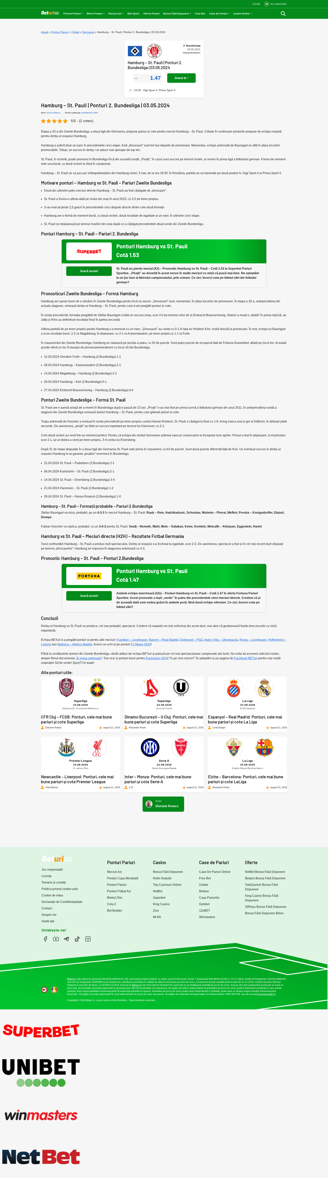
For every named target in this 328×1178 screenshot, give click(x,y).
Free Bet (200, 13)
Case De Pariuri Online (214, 871)
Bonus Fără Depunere (176, 13)
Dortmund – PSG (191, 639)
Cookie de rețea (52, 895)
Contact (47, 908)
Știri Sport (133, 13)
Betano (204, 891)
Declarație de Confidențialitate (62, 901)
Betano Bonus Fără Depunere (265, 878)
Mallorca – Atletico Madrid (74, 644)
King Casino (161, 904)
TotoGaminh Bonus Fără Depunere (261, 887)
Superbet (159, 897)
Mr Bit (157, 917)
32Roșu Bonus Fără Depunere (265, 906)
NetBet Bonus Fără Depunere (265, 871)
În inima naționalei (89, 658)
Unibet (203, 884)
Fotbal (75, 32)
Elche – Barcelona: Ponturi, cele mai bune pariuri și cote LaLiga (245, 779)
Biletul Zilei (114, 897)
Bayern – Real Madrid (163, 639)
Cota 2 (111, 904)
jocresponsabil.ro (267, 994)
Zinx (156, 910)
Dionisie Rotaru (53, 112)
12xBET (204, 910)
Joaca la (180, 78)
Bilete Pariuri (94, 13)
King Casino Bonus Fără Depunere (261, 898)
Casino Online (241, 13)
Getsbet (204, 904)
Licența (46, 876)
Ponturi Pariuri (72, 13)
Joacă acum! (89, 271)
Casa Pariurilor (209, 897)
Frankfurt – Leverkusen (132, 639)
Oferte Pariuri (151, 13)
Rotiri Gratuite (162, 878)
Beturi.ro (71, 979)
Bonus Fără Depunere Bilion (264, 913)
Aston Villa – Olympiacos (221, 639)
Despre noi (49, 914)
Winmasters (207, 917)
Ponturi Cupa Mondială (122, 878)
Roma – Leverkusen (253, 639)
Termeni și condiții (54, 882)
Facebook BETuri (245, 658)
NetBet (157, 891)
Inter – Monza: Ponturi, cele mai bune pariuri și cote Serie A (158, 779)
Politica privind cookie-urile (60, 889)
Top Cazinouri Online (167, 884)
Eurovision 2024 (157, 658)
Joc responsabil (52, 869)
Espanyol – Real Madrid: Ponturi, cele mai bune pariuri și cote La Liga (245, 719)
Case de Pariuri (218, 13)
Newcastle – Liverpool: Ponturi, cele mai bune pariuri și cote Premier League (77, 779)
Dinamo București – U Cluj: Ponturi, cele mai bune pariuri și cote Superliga (164, 719)
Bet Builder (114, 910)
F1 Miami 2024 (141, 644)
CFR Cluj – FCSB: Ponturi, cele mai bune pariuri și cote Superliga (76, 719)
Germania (88, 32)
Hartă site (48, 921)
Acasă (44, 32)
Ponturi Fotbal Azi (119, 891)
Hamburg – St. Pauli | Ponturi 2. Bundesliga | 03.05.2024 (155, 65)
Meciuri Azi (114, 13)
